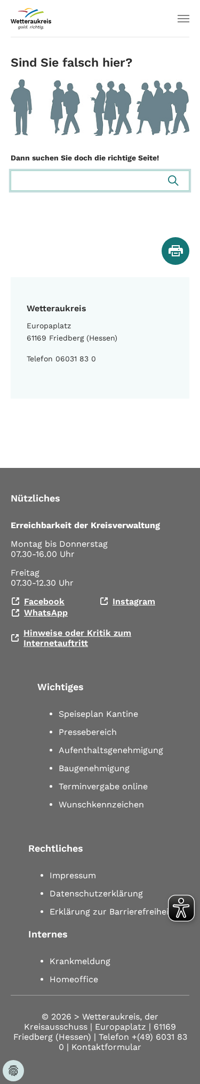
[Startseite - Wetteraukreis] (31, 18)
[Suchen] (173, 180)
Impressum (73, 875)
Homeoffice (74, 979)
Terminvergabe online (103, 786)
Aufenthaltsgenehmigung (111, 750)
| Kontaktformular (104, 1047)
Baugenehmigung (94, 768)
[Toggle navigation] (183, 19)
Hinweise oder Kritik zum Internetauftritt (77, 638)
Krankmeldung (80, 961)
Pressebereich (88, 732)
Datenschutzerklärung (96, 893)
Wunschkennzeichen (101, 804)
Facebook (44, 601)
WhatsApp (46, 613)
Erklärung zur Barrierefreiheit (111, 912)
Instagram (134, 601)
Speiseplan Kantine (98, 714)
